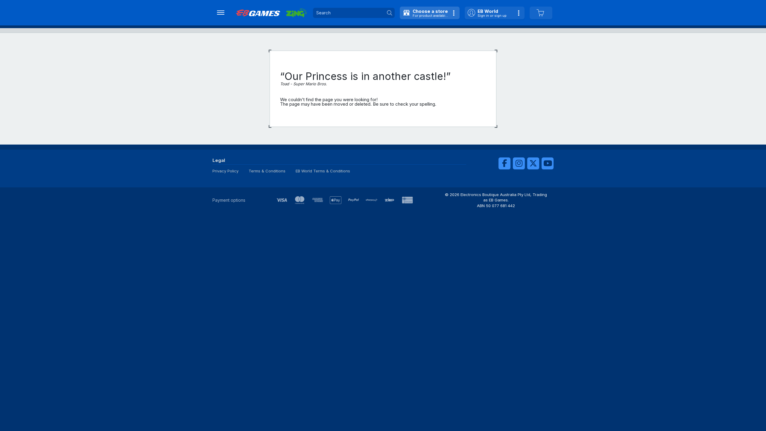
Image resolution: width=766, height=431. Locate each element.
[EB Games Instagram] (519, 163)
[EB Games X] (533, 163)
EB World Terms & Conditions (323, 171)
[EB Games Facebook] (504, 163)
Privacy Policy (225, 171)
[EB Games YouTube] (548, 163)
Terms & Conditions (267, 171)
